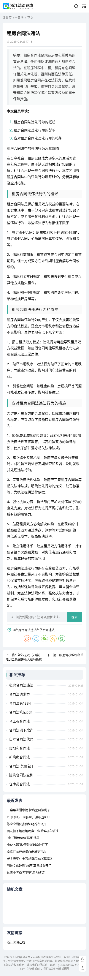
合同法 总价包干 (21, 766)
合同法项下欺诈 (21, 730)
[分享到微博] (27, 638)
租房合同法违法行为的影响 (34, 130)
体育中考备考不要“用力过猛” (26, 872)
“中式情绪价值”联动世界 (23, 838)
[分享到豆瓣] (61, 638)
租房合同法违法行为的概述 (34, 122)
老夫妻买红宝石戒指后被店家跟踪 (29, 859)
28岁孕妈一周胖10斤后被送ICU (28, 817)
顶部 (82, 969)
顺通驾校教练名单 (71, 655)
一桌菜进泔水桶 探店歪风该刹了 (28, 810)
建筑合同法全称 (21, 775)
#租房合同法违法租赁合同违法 (34, 630)
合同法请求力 (19, 694)
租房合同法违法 (21, 685)
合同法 (19, 17)
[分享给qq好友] (35, 638)
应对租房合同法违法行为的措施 (38, 138)
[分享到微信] (44, 638)
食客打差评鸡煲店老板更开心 (26, 852)
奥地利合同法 (19, 748)
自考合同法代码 (21, 739)
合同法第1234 (20, 703)
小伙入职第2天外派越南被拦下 (27, 844)
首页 (9, 17)
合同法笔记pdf (20, 712)
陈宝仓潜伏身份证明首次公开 (26, 824)
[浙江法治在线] (18, 6)
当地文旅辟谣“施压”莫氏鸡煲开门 (29, 865)
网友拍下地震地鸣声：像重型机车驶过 (32, 831)
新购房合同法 (19, 757)
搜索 (75, 617)
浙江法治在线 (16, 942)
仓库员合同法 (19, 784)
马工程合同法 (19, 721)
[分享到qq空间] (53, 638)
